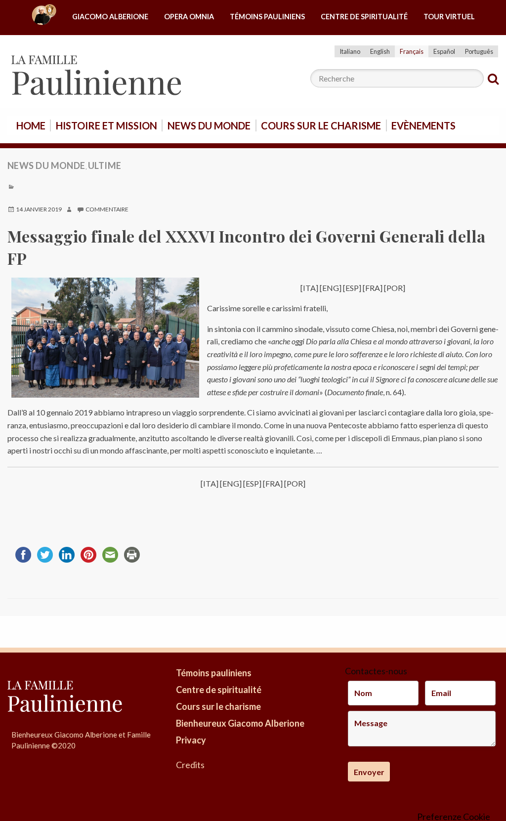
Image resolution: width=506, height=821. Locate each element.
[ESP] (353, 287)
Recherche (493, 79)
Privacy (191, 740)
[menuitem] (44, 17)
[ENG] (330, 287)
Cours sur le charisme (321, 125)
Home (30, 125)
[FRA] (372, 287)
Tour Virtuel (449, 16)
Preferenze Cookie (453, 816)
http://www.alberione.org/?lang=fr (44, 17)
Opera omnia (189, 16)
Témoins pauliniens (267, 16)
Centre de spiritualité (364, 16)
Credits (190, 764)
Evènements (423, 125)
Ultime (105, 165)
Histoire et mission (106, 125)
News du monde (209, 125)
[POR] (394, 287)
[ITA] (309, 287)
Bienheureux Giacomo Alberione (240, 723)
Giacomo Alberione (110, 16)
